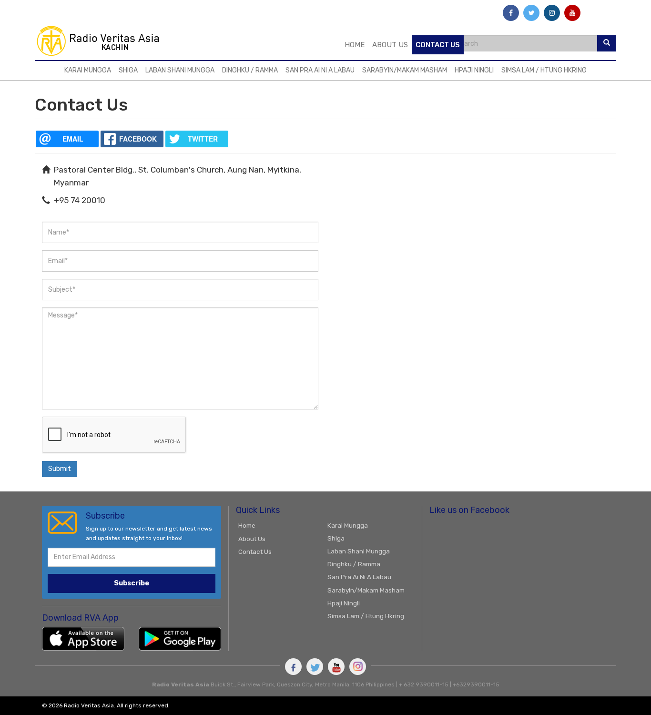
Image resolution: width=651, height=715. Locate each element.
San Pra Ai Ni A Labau (320, 70)
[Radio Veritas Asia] (102, 40)
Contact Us (438, 45)
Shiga (128, 70)
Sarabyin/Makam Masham (404, 70)
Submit (59, 469)
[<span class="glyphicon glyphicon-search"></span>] (606, 43)
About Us (390, 45)
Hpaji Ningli (474, 70)
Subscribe (131, 583)
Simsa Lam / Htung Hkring (544, 70)
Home (355, 45)
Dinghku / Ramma (250, 70)
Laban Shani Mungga (179, 70)
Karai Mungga (87, 70)
